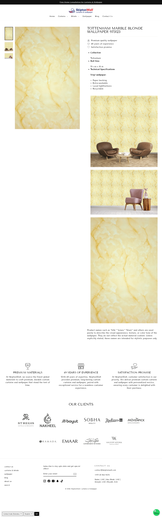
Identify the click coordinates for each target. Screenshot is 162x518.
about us (8, 481)
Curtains (62, 16)
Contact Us (107, 16)
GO (36, 514)
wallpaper (8, 474)
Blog (97, 16)
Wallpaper (87, 16)
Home (52, 16)
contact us (8, 467)
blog (6, 478)
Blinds (74, 16)
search (7, 485)
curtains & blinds (11, 470)
